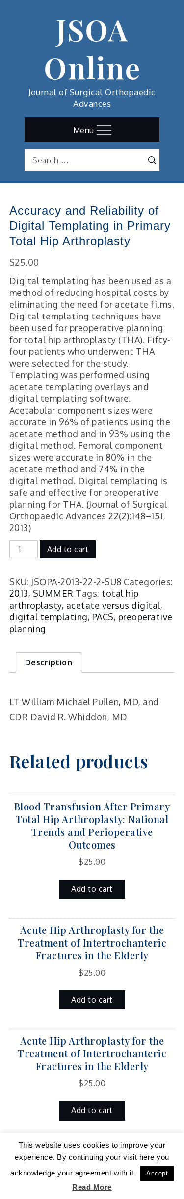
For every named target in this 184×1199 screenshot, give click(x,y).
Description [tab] (49, 662)
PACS (103, 617)
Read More (92, 1187)
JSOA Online (92, 48)
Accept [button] (157, 1173)
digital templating (48, 617)
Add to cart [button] (92, 889)
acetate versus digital (113, 605)
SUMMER (53, 593)
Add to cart (68, 549)
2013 (18, 593)
